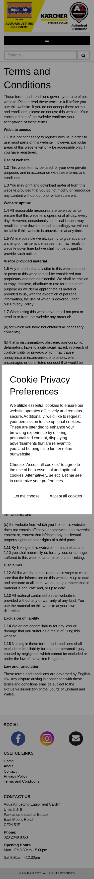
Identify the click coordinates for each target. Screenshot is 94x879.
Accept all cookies (66, 496)
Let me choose (27, 496)
